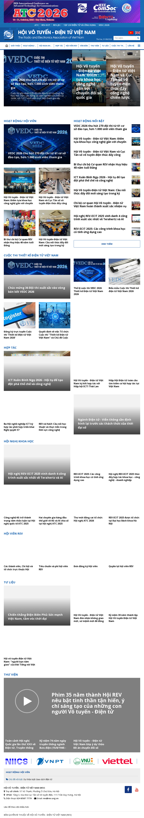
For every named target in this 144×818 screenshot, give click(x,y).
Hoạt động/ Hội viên (30, 46)
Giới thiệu (15, 46)
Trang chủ (6, 45)
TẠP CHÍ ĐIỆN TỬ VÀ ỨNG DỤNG (79, 25)
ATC (37, 25)
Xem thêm (106, 243)
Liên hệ (131, 46)
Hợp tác (59, 46)
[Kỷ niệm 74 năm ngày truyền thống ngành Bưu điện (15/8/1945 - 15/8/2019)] (55, 735)
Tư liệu (105, 46)
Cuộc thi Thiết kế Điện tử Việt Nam (31, 255)
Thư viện (95, 46)
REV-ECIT (45, 25)
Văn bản (84, 46)
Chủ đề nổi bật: (15, 779)
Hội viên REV (71, 46)
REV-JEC (57, 25)
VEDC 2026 (104, 25)
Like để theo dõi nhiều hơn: (16, 806)
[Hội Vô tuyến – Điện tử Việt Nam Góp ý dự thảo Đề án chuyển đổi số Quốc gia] (89, 735)
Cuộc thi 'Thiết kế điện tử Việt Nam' (119, 46)
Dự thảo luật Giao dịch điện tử (37, 779)
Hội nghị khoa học (46, 46)
